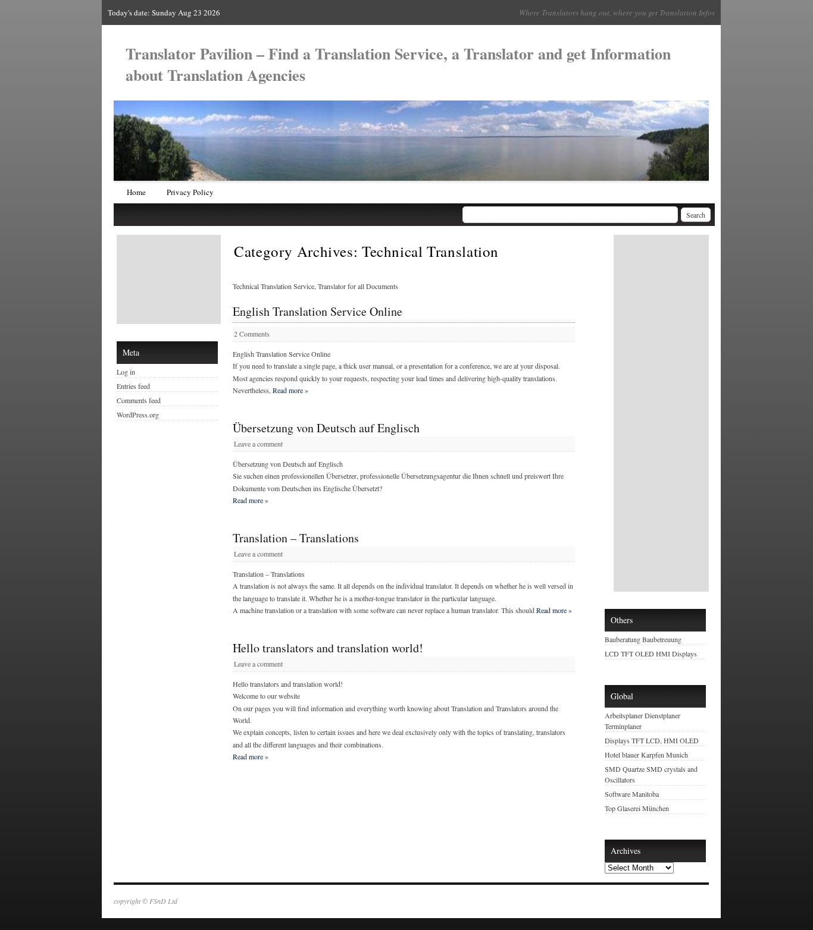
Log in (126, 371)
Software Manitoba (632, 794)
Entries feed (133, 386)
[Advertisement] (170, 279)
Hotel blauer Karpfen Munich (646, 754)
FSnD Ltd (163, 901)
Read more (290, 390)
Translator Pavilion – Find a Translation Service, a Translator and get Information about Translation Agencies (398, 64)
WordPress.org (138, 414)
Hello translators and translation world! (328, 648)
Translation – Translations (296, 538)
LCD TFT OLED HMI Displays (651, 653)
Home (136, 192)
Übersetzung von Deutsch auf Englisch (326, 428)
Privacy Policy (190, 192)
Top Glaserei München (637, 808)
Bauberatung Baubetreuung (643, 639)
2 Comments (252, 333)
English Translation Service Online (317, 311)
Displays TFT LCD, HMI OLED (652, 740)
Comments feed (139, 400)
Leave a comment (258, 443)
